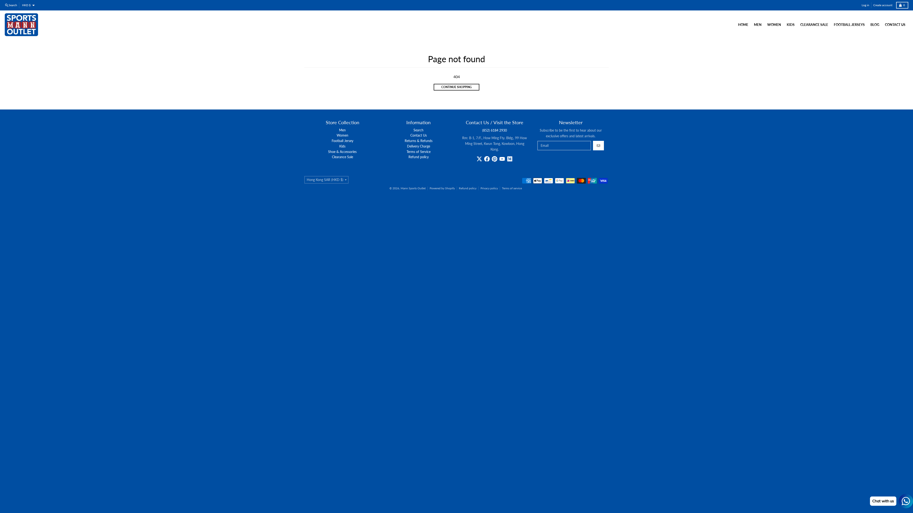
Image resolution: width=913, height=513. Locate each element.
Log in (865, 5)
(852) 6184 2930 (494, 130)
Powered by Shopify (442, 188)
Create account (882, 5)
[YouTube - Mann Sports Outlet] (502, 159)
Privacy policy (489, 188)
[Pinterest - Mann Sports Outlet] (494, 159)
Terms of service (512, 188)
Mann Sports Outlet (413, 188)
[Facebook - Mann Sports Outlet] (487, 159)
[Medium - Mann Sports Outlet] (510, 159)
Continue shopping (456, 87)
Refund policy (467, 188)
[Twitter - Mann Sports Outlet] (479, 159)
